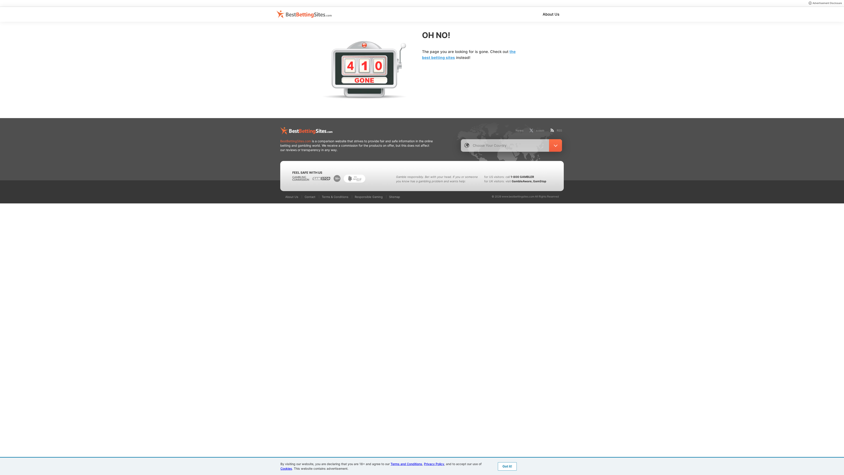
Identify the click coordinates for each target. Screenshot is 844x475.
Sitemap (394, 197)
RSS (559, 130)
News (520, 130)
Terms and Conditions (406, 464)
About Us (551, 14)
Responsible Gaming (369, 197)
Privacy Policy (434, 464)
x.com (540, 130)
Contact (310, 197)
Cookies (286, 468)
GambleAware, (522, 181)
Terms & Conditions (335, 197)
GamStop (539, 181)
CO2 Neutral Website (354, 179)
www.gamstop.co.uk (321, 178)
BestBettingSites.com (295, 141)
